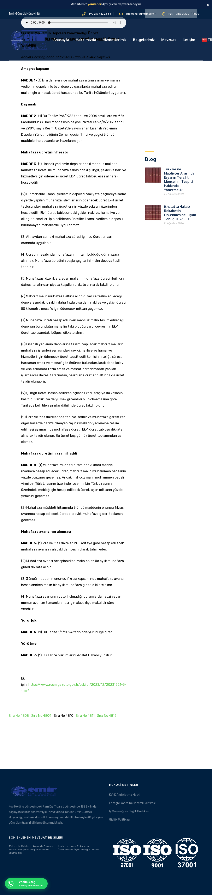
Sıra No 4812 (107, 716)
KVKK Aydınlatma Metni (124, 795)
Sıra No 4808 (19, 716)
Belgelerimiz (144, 39)
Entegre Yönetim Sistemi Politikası (132, 803)
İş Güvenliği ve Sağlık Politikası (129, 811)
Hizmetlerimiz (114, 39)
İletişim (189, 39)
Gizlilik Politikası (119, 819)
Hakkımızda (86, 39)
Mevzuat (168, 39)
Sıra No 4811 (85, 716)
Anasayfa (61, 39)
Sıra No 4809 (41, 716)
